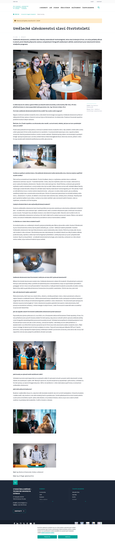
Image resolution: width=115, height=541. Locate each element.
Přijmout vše (47, 536)
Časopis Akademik (78, 489)
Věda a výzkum (65, 7)
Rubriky (42, 489)
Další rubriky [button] (76, 7)
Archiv (74, 497)
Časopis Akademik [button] (88, 7)
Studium (56, 7)
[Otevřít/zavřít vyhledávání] (99, 8)
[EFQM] (87, 523)
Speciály (74, 494)
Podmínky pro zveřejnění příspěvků (26, 6)
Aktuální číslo (75, 492)
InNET (92, 1)
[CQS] (76, 523)
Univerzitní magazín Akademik (28, 14)
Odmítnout (67, 536)
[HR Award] (93, 523)
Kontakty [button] (18, 511)
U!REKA (18, 6)
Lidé (50, 7)
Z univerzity (44, 7)
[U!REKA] (99, 523)
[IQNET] (81, 523)
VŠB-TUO (15, 1)
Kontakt (99, 1)
